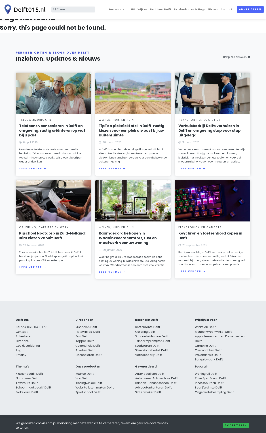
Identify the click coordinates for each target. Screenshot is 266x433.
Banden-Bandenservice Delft (156, 383)
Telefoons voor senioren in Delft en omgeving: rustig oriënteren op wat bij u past (52, 130)
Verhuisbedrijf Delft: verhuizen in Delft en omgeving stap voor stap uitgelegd (209, 130)
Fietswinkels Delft (87, 332)
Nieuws (213, 9)
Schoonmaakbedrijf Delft (33, 387)
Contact (226, 9)
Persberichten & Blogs (189, 9)
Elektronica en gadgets (200, 227)
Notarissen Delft (27, 378)
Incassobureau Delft (209, 383)
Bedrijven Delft (160, 9)
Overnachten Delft (208, 350)
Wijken (142, 9)
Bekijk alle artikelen (235, 57)
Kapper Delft (84, 341)
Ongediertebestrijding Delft (214, 392)
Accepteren (236, 425)
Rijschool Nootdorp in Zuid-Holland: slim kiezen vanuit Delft (52, 235)
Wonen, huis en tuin (116, 120)
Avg (18, 350)
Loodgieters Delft (147, 346)
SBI (132, 9)
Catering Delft (145, 332)
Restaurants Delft (147, 327)
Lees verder (30, 168)
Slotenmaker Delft (148, 392)
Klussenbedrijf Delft (29, 374)
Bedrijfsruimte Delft (208, 387)
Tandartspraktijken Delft (152, 341)
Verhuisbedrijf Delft (148, 355)
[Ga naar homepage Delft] (24, 9)
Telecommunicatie (35, 120)
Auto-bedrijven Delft (149, 374)
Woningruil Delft (206, 374)
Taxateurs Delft (27, 383)
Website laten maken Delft (94, 387)
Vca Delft (82, 378)
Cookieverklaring (28, 346)
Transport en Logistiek (199, 120)
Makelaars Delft (27, 392)
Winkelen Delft (205, 327)
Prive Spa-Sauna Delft (210, 378)
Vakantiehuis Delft (208, 355)
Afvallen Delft (85, 350)
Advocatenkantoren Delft (153, 387)
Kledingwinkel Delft (88, 383)
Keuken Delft (84, 374)
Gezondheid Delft (87, 346)
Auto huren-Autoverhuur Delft (156, 378)
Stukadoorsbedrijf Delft (151, 350)
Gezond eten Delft (88, 355)
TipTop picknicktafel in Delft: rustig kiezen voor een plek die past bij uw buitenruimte (131, 130)
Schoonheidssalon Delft (152, 336)
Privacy (21, 355)
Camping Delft (205, 346)
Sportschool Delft (88, 392)
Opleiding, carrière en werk (44, 227)
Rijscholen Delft (86, 327)
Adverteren (250, 9)
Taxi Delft (82, 336)
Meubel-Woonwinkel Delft (213, 332)
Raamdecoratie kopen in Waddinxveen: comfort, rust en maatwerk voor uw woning (128, 238)
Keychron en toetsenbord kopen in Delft (210, 235)
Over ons (22, 341)
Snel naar (115, 9)
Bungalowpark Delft (209, 359)
